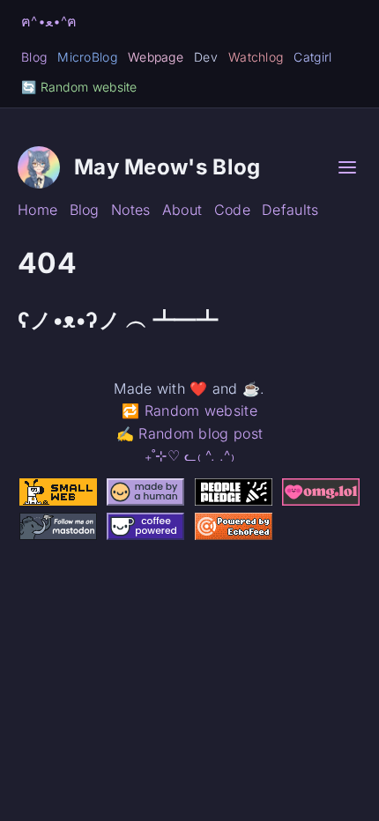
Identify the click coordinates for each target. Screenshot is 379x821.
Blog (34, 56)
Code (232, 209)
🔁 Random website (189, 410)
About (182, 209)
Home (37, 209)
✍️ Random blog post (189, 433)
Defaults (290, 209)
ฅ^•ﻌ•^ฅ (49, 21)
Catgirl (312, 56)
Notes (131, 209)
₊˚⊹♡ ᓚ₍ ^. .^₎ (189, 455)
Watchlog (255, 56)
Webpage (155, 56)
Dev (206, 56)
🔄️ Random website (79, 86)
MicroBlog (87, 56)
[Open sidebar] (347, 167)
